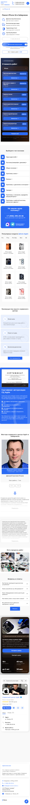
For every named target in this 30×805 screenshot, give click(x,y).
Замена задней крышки (10, 114)
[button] (12, 485)
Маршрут (8, 707)
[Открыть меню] (27, 3)
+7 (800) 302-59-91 (19, 4)
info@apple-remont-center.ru (11, 785)
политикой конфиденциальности (17, 48)
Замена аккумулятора (10, 123)
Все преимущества (15, 358)
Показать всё (15, 133)
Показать (15, 608)
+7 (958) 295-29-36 (19, 2)
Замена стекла (7, 94)
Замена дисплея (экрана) (10, 104)
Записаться (14, 78)
